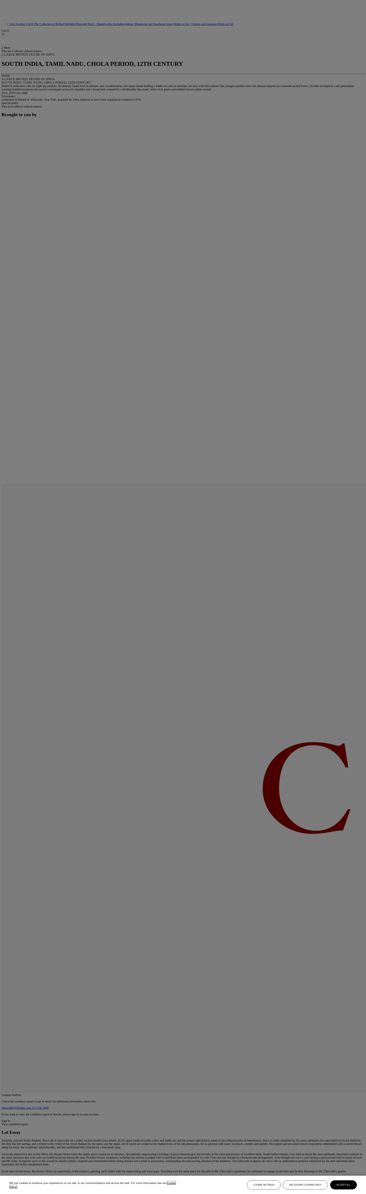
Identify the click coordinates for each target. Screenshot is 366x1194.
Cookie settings (263, 1185)
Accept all (343, 1185)
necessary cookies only (305, 1185)
